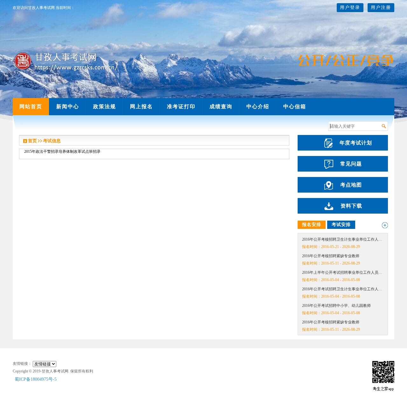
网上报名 (141, 106)
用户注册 (381, 7)
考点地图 (351, 184)
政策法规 (104, 106)
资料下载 (351, 206)
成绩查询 (221, 106)
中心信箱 (294, 106)
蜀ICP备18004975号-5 (36, 379)
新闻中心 (67, 106)
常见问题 (351, 163)
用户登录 (350, 7)
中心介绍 (257, 106)
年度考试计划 (356, 142)
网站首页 (30, 106)
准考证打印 (181, 106)
